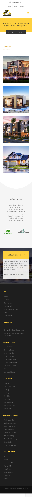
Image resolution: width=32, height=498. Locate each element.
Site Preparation (9, 386)
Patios (6, 369)
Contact (6, 300)
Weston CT (7, 466)
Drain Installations (10, 426)
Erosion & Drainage (10, 445)
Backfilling (7, 396)
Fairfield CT (7, 475)
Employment (8, 316)
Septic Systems (9, 429)
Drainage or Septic (10, 420)
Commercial (7, 47)
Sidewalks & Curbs (10, 366)
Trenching (7, 399)
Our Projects (8, 303)
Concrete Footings (10, 356)
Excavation (7, 383)
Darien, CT (7, 460)
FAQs (5, 312)
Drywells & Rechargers (11, 439)
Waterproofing (9, 436)
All (3, 44)
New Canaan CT (9, 472)
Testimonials (8, 306)
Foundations (8, 327)
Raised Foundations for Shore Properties (14, 334)
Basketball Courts (9, 372)
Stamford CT (8, 469)
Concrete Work (9, 347)
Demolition (7, 409)
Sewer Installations (10, 433)
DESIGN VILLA (19, 491)
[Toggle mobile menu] (28, 13)
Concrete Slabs (9, 350)
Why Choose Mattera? (11, 309)
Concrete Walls (9, 353)
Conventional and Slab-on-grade (14, 330)
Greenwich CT (8, 463)
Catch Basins (8, 442)
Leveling (6, 393)
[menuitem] (9, 6)
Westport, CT (8, 456)
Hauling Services (9, 405)
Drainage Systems (10, 423)
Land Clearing (8, 402)
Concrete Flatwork (10, 359)
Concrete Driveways (10, 363)
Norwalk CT (7, 479)
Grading (6, 390)
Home (6, 297)
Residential (6, 50)
